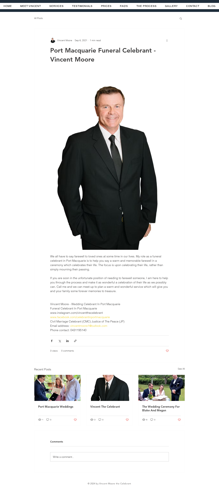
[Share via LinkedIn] (67, 340)
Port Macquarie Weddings (55, 406)
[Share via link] (75, 340)
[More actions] (167, 40)
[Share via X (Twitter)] (59, 340)
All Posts (38, 18)
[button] (180, 18)
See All (181, 368)
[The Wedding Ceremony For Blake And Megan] (161, 388)
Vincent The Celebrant (105, 406)
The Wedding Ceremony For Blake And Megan (161, 408)
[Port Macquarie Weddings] (57, 388)
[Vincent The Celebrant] (109, 388)
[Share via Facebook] (51, 340)
